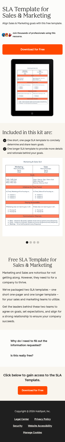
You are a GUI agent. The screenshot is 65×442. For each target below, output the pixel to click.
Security (18, 425)
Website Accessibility (40, 425)
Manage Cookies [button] (32, 432)
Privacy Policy (42, 419)
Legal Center (21, 419)
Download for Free (33, 49)
